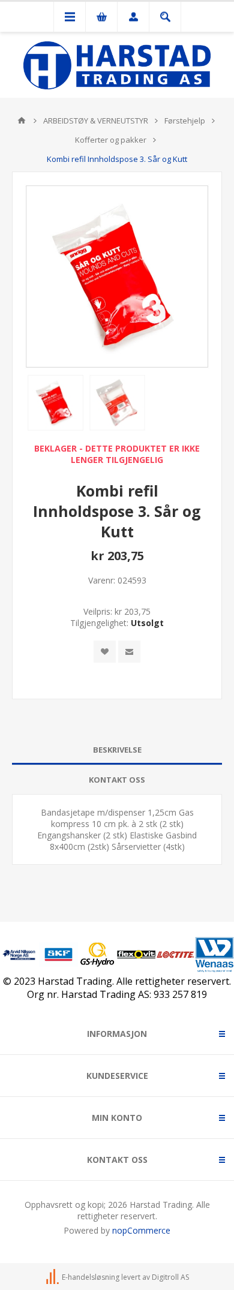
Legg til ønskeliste (105, 652)
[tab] (117, 750)
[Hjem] (22, 120)
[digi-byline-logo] (53, 1277)
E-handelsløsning (90, 1277)
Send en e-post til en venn (129, 652)
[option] (55, 403)
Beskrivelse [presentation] (117, 749)
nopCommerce (141, 1230)
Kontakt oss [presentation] (117, 779)
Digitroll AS (170, 1277)
